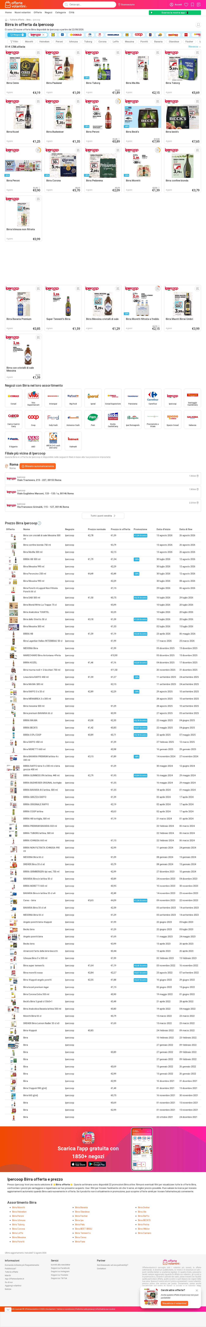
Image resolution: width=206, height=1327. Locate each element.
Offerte (38, 12)
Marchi (8, 1275)
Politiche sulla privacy (84, 1309)
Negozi (48, 12)
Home (8, 12)
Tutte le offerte (17, 20)
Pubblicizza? (10, 1268)
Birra (28, 20)
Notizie (8, 1289)
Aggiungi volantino (13, 1285)
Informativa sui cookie (105, 1309)
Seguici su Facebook (60, 1268)
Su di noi (9, 1282)
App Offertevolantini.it (14, 1279)
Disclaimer (50, 1309)
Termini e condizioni (65, 1309)
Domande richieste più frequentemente (22, 1265)
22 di (15, 46)
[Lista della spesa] (198, 4)
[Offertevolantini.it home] (16, 4)
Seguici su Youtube (59, 1275)
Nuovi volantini (23, 12)
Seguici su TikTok (59, 1278)
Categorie (60, 12)
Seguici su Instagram (60, 1271)
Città (71, 12)
